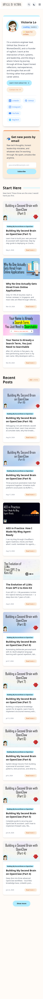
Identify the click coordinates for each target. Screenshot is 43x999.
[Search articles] (29, 4)
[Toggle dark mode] (34, 4)
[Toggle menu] (39, 4)
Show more (21, 903)
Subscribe (22, 171)
